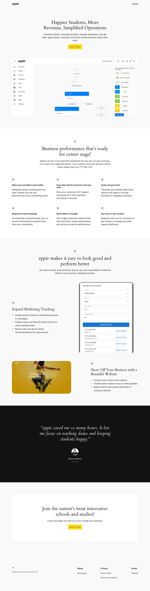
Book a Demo (75, 47)
